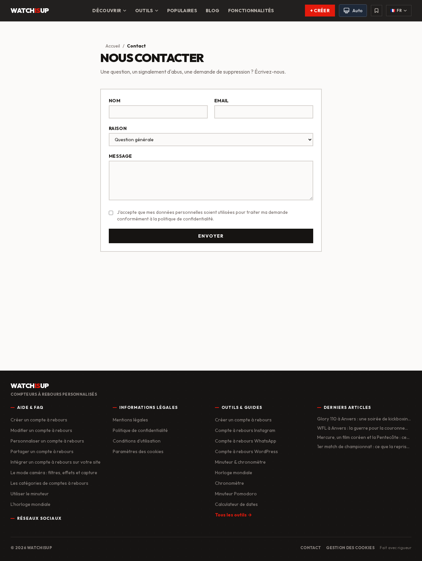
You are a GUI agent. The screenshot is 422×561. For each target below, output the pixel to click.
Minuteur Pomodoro (236, 494)
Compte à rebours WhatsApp (245, 441)
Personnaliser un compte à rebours (47, 441)
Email (221, 101)
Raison (118, 128)
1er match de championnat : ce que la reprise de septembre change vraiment (363, 447)
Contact (310, 547)
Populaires (182, 11)
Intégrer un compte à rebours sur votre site (56, 462)
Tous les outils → (233, 515)
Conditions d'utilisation (137, 441)
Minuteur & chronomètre (240, 462)
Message (120, 156)
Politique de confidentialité (140, 430)
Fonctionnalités (251, 11)
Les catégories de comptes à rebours (49, 483)
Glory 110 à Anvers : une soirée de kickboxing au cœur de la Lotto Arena (363, 419)
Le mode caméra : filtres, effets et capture (54, 473)
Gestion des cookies (350, 547)
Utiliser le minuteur (30, 494)
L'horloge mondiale (30, 504)
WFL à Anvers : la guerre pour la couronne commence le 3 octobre (361, 428)
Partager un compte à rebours (42, 451)
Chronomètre (229, 483)
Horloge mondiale (233, 473)
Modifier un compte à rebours (41, 430)
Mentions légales (130, 420)
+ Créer (320, 11)
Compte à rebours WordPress (246, 451)
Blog (212, 11)
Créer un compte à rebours (39, 420)
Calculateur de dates (236, 504)
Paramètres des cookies (138, 451)
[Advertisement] (211, 308)
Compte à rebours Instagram (245, 430)
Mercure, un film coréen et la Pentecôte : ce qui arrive (362, 437)
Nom (114, 101)
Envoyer (211, 236)
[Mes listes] (376, 10)
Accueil (113, 46)
